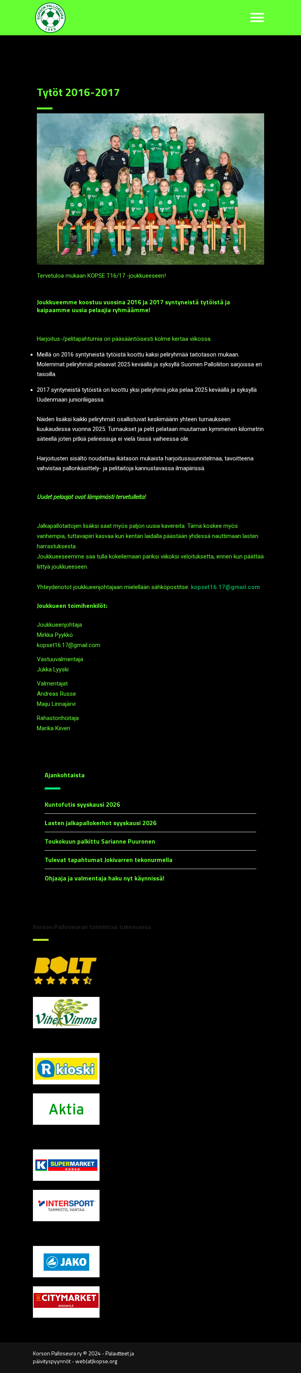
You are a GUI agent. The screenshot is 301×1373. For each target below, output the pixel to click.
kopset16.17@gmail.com (225, 587)
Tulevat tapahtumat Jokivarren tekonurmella (108, 859)
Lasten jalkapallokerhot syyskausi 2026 (100, 822)
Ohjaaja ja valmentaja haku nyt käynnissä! (104, 878)
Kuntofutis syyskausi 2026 (82, 804)
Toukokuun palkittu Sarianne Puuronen (100, 841)
